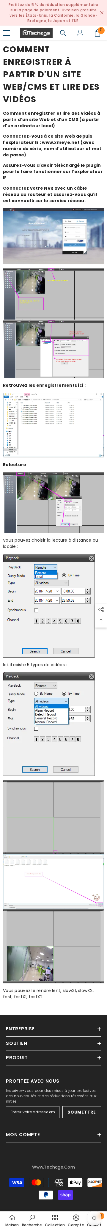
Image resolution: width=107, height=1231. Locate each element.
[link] (32, 1221)
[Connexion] (80, 33)
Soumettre (81, 1112)
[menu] (6, 33)
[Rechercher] (63, 33)
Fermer (102, 13)
